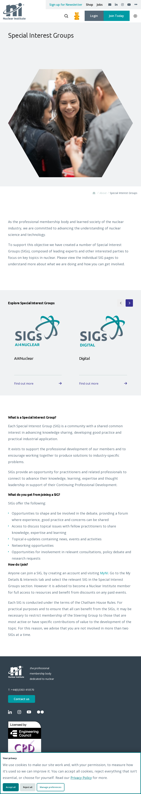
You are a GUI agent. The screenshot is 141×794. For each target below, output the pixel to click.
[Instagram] (122, 4)
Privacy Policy (81, 777)
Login (94, 16)
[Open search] (66, 15)
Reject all (27, 787)
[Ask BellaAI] (76, 15)
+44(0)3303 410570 (22, 689)
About (103, 193)
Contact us (21, 699)
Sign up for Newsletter (65, 5)
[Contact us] (109, 4)
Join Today (116, 16)
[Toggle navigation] (135, 16)
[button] (120, 303)
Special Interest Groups (123, 193)
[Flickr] (135, 4)
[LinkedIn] (116, 4)
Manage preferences (50, 787)
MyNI (104, 573)
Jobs (100, 5)
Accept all (11, 787)
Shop (89, 5)
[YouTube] (129, 4)
